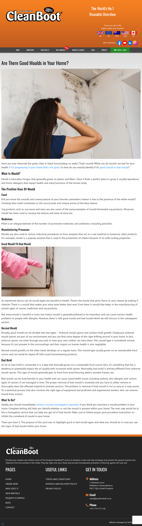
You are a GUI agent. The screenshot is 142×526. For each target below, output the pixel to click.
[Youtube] (125, 42)
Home (18, 50)
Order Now (30, 50)
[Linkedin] (130, 42)
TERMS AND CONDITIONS (58, 479)
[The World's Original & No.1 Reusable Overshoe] (33, 12)
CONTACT (104, 50)
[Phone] (87, 505)
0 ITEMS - (121, 50)
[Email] (87, 494)
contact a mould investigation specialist (57, 404)
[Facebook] (119, 42)
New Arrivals (60, 50)
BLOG (93, 50)
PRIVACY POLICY (53, 488)
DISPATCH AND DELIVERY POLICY (61, 483)
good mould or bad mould (114, 167)
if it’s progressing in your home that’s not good (34, 167)
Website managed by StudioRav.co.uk (125, 522)
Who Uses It (45, 50)
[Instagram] (135, 42)
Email (93, 495)
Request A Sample (78, 50)
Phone (93, 505)
